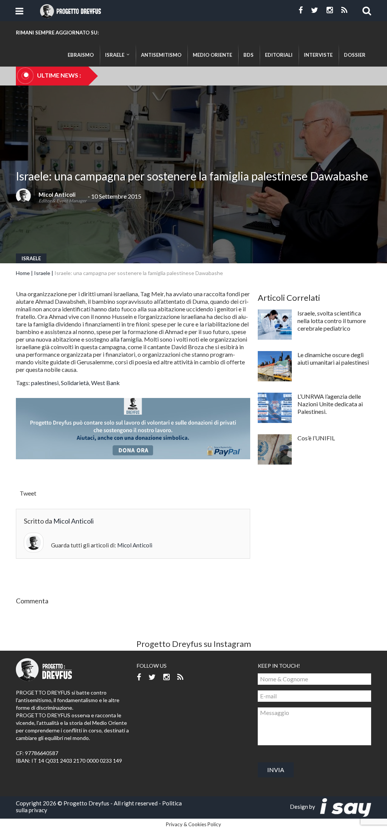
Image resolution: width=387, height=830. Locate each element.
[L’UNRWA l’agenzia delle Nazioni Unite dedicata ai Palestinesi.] (275, 408)
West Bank (105, 382)
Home (23, 273)
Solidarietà (75, 382)
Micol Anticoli (57, 194)
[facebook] (301, 10)
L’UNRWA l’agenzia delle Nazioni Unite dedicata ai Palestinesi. (330, 404)
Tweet (28, 493)
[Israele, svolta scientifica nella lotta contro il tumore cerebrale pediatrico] (275, 324)
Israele (31, 258)
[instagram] (330, 10)
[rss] (344, 10)
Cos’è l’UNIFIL (316, 437)
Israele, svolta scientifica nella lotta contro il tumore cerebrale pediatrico (331, 320)
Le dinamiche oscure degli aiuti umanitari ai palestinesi (333, 358)
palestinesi (45, 382)
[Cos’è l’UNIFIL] (275, 449)
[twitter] (314, 10)
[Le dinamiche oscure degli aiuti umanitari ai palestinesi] (275, 366)
